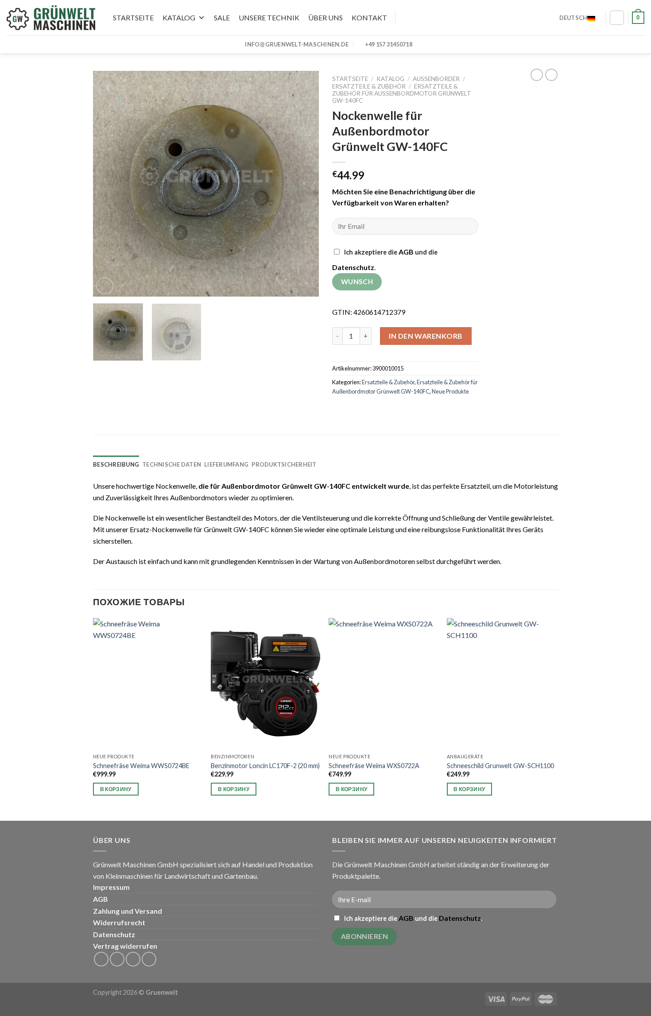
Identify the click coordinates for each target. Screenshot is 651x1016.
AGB (406, 251)
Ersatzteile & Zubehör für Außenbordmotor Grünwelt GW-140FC (401, 93)
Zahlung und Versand (127, 911)
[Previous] (108, 183)
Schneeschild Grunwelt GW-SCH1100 (500, 765)
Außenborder (436, 78)
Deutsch (573, 17)
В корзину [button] (116, 789)
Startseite (133, 17)
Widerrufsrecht (119, 922)
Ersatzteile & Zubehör (369, 86)
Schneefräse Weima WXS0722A (374, 765)
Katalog (179, 17)
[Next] (303, 183)
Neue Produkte (450, 391)
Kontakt (369, 17)
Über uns (325, 17)
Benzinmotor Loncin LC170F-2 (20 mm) (265, 765)
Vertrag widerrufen (125, 946)
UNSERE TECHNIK (269, 17)
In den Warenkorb (426, 336)
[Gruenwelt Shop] (51, 17)
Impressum (111, 887)
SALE (222, 17)
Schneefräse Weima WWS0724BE (141, 765)
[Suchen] (402, 17)
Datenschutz (353, 267)
